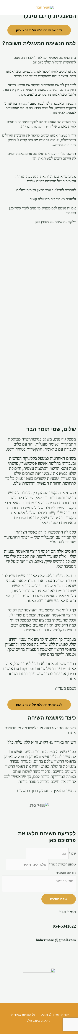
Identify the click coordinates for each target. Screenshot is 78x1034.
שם (72, 853)
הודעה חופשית (66, 872)
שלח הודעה (58, 899)
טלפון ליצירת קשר (62, 864)
